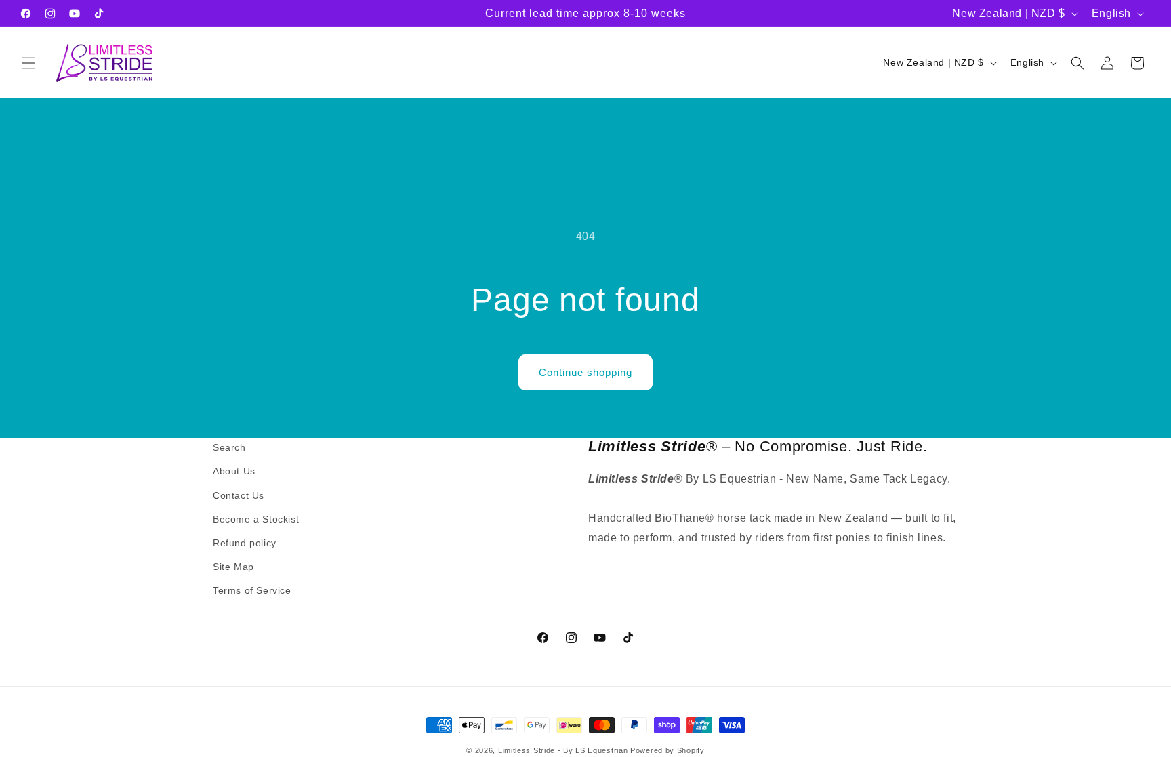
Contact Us (238, 495)
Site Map (233, 566)
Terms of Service (252, 590)
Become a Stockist (256, 519)
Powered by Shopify (667, 750)
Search (229, 447)
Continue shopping (585, 372)
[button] (28, 63)
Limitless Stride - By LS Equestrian (563, 750)
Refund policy (244, 542)
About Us (234, 471)
